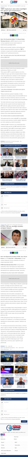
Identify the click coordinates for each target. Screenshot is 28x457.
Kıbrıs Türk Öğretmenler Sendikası (8, 347)
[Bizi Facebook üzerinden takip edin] (2, 435)
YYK (10, 349)
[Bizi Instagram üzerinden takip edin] (4, 435)
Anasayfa (2, 5)
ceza (6, 346)
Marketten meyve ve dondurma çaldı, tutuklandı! (21, 363)
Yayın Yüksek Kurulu (5, 349)
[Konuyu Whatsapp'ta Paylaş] (15, 35)
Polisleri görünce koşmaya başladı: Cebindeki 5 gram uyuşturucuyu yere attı (7, 376)
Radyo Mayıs (21, 347)
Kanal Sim (10, 346)
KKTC (5, 224)
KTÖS (17, 347)
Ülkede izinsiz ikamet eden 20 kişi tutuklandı (7, 363)
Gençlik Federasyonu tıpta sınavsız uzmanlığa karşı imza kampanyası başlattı (21, 376)
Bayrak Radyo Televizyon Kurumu (12, 141)
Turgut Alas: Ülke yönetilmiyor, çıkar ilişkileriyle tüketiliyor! (21, 387)
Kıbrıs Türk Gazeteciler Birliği (7, 142)
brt (21, 141)
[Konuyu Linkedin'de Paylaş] (17, 35)
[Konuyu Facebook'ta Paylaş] (11, 35)
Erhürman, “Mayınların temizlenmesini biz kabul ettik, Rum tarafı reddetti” (21, 169)
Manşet (5, 5)
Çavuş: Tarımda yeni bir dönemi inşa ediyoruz (7, 180)
